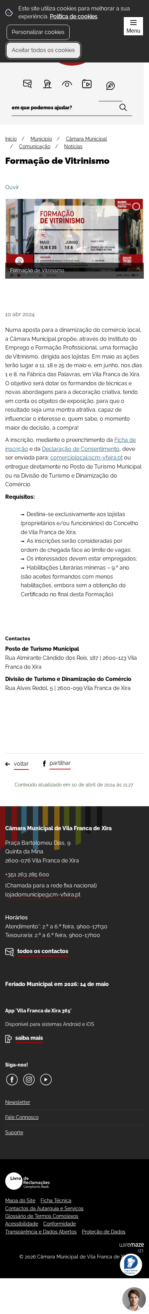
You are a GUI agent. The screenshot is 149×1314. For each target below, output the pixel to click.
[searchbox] (72, 110)
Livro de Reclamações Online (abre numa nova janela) (27, 1181)
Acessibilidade (21, 1224)
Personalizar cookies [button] (38, 32)
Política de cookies (73, 16)
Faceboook (11, 1079)
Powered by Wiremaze (132, 1248)
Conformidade (59, 1224)
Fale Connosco (21, 1117)
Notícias (73, 146)
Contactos (27, 84)
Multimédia (87, 84)
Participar (47, 84)
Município (41, 139)
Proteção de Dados (103, 1232)
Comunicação (34, 146)
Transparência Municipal (67, 84)
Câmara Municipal (86, 139)
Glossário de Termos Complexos (41, 1216)
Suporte (14, 1132)
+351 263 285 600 (27, 874)
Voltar (21, 763)
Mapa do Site (20, 1200)
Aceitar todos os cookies (43, 50)
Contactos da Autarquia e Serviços (44, 1208)
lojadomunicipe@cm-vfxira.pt (42, 894)
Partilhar (60, 763)
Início (11, 139)
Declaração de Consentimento (81, 449)
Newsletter (17, 1102)
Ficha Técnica (56, 1200)
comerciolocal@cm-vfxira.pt (86, 457)
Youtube (45, 1079)
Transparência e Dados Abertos (41, 1232)
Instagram (28, 1079)
